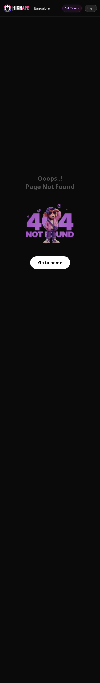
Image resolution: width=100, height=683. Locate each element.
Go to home (50, 262)
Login (90, 8)
